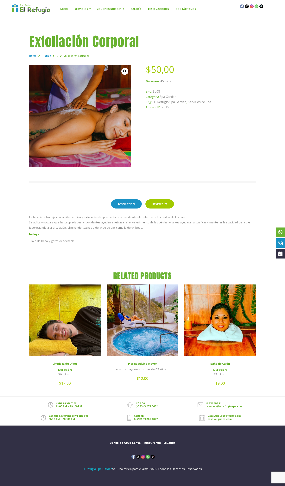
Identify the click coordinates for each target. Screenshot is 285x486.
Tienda (46, 55)
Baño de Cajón (220, 363)
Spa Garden (168, 97)
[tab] (126, 204)
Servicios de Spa (199, 102)
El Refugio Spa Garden (170, 102)
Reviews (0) (159, 204)
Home (32, 55)
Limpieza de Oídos (65, 363)
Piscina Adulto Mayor (142, 363)
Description (126, 204)
